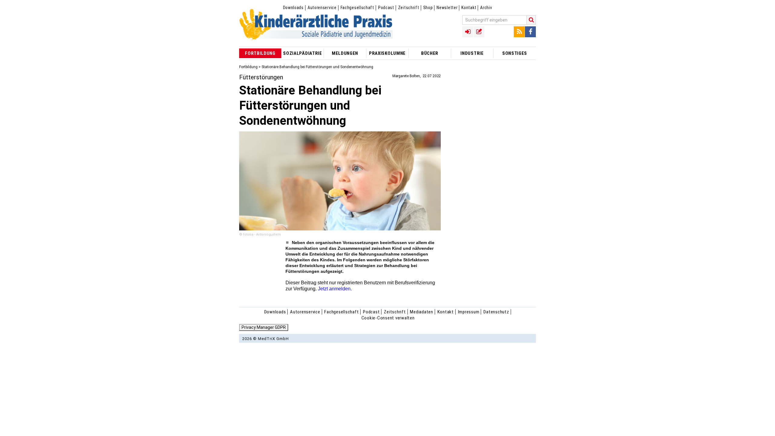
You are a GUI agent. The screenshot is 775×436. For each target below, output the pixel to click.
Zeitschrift (408, 7)
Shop (428, 7)
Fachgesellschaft (357, 7)
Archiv (486, 7)
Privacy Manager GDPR (264, 327)
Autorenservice (322, 7)
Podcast (386, 7)
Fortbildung (248, 67)
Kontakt (468, 7)
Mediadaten (421, 312)
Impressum (469, 312)
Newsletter (447, 7)
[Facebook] (530, 31)
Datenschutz (496, 312)
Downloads (293, 7)
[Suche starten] (531, 20)
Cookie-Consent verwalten (388, 318)
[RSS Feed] (519, 31)
